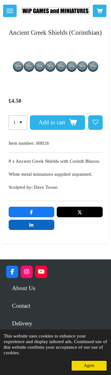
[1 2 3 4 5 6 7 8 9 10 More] (18, 122)
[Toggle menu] (10, 11)
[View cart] (99, 11)
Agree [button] (89, 365)
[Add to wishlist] (95, 122)
